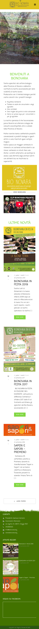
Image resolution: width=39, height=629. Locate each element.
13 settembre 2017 (19, 378)
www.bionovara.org (11, 533)
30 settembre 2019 (19, 278)
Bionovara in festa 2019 (23, 283)
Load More (21, 501)
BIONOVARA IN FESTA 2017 (23, 382)
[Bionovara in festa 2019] (19, 249)
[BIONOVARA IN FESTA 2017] (19, 349)
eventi (22, 275)
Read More (20, 317)
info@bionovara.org (11, 530)
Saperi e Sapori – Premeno (20, 449)
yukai (17, 275)
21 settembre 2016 (19, 442)
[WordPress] (19, 4)
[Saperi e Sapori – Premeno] (19, 430)
